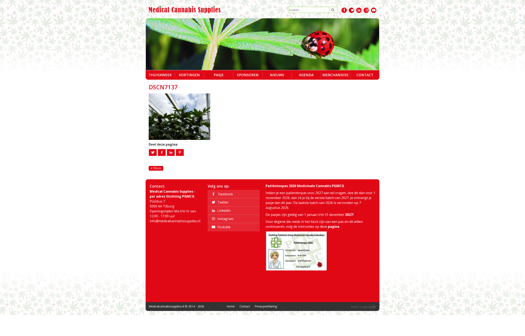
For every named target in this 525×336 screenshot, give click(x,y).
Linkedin (224, 210)
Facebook (225, 194)
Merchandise (335, 74)
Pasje (219, 74)
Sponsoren (248, 74)
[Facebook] (162, 152)
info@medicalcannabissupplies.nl (175, 221)
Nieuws (277, 74)
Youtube (224, 227)
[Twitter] (153, 152)
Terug (156, 168)
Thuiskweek (160, 74)
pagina (333, 226)
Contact (364, 74)
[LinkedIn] (171, 152)
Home (231, 306)
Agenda (306, 74)
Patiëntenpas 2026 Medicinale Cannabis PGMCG (305, 186)
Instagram (225, 218)
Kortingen (189, 74)
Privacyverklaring (266, 306)
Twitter (223, 202)
